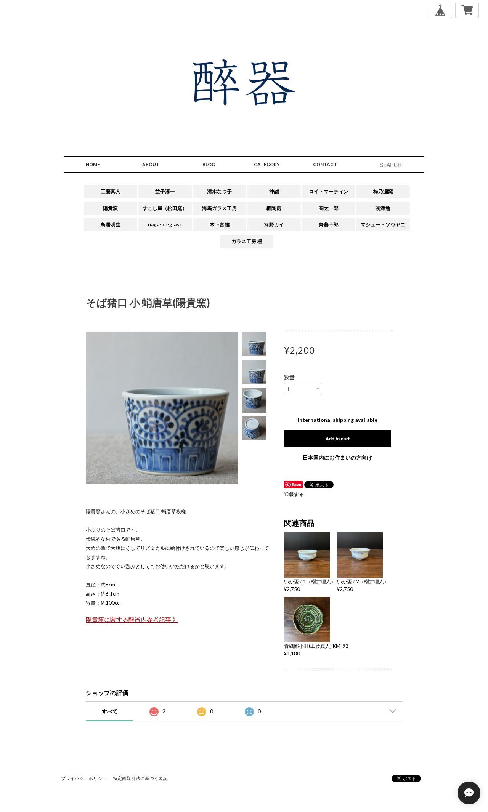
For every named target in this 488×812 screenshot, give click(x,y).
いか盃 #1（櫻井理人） (310, 581)
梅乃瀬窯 (383, 191)
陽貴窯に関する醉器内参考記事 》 (132, 619)
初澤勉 (383, 208)
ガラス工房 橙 (246, 241)
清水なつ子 (219, 191)
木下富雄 (220, 224)
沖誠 (274, 191)
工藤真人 (110, 191)
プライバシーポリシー (84, 778)
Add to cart (338, 438)
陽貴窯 (110, 208)
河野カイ (274, 224)
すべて (110, 711)
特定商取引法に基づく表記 (140, 778)
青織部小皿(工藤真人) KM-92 (316, 646)
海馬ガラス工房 (219, 208)
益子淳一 (165, 191)
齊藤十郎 (329, 224)
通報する (294, 494)
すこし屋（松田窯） (165, 208)
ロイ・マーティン (328, 191)
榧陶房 (273, 208)
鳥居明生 (110, 224)
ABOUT (150, 164)
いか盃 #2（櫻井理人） (363, 581)
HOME (93, 164)
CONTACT (325, 164)
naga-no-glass (165, 224)
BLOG (208, 164)
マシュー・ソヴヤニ (383, 224)
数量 (289, 377)
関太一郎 (329, 208)
